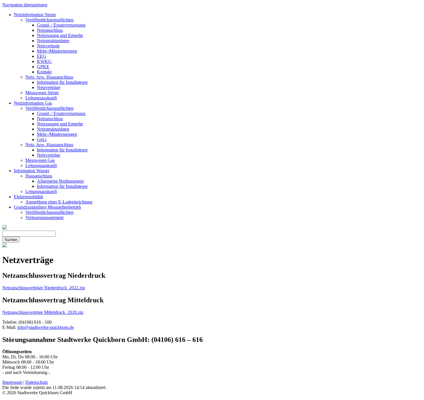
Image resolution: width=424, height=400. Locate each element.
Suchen (11, 240)
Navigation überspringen (24, 4)
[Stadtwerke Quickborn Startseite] (4, 227)
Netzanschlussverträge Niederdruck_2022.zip (43, 287)
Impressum (12, 382)
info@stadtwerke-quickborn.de (45, 327)
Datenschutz (36, 382)
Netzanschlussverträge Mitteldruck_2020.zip (42, 312)
